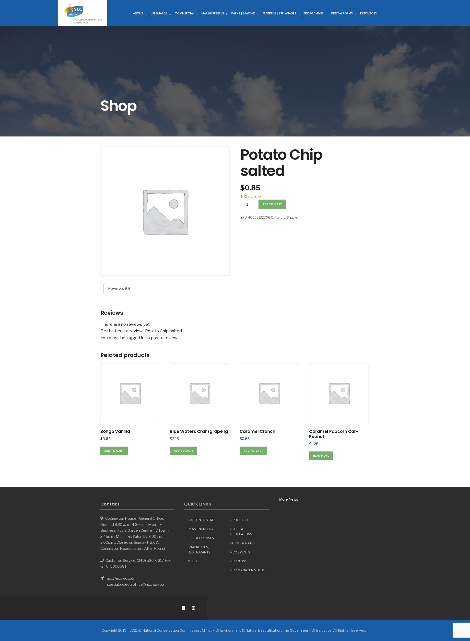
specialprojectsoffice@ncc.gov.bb (135, 584)
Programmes (314, 13)
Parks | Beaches (243, 13)
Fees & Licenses (201, 538)
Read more (321, 456)
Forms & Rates (242, 543)
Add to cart (272, 204)
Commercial (184, 13)
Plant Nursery (201, 529)
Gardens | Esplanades (279, 13)
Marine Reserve (212, 13)
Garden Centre (201, 520)
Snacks (292, 217)
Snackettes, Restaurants (199, 549)
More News (288, 499)
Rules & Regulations (241, 531)
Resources (368, 13)
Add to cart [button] (114, 451)
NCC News (238, 561)
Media (193, 561)
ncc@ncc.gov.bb (120, 578)
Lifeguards (159, 13)
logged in (135, 337)
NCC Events (240, 552)
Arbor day (239, 520)
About (138, 13)
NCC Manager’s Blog (247, 570)
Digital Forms (342, 13)
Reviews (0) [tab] (119, 288)
